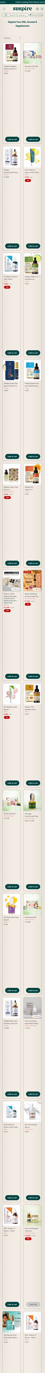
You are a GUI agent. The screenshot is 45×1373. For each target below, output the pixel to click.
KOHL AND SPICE (30, 1026)
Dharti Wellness (30, 599)
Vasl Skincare (29, 1129)
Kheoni (6, 605)
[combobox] (18, 15)
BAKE (26, 175)
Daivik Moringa (29, 68)
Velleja (6, 71)
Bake (5, 1129)
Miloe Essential (9, 492)
